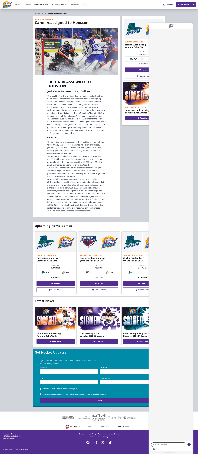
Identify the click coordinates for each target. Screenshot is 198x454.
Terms (100, 434)
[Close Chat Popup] (191, 24)
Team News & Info (41, 5)
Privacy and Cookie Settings (99, 437)
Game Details (144, 76)
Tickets (17, 5)
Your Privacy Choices (112, 434)
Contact (81, 434)
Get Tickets (184, 5)
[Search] (84, 4)
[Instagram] (95, 442)
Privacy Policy (91, 434)
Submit (99, 401)
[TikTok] (110, 442)
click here (73, 133)
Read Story (144, 118)
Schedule (169, 5)
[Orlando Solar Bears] (7, 5)
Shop (27, 5)
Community (73, 5)
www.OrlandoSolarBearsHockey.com (66, 156)
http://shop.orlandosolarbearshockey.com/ (73, 210)
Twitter (95, 179)
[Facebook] (88, 442)
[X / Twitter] (103, 442)
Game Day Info (58, 5)
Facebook (83, 179)
